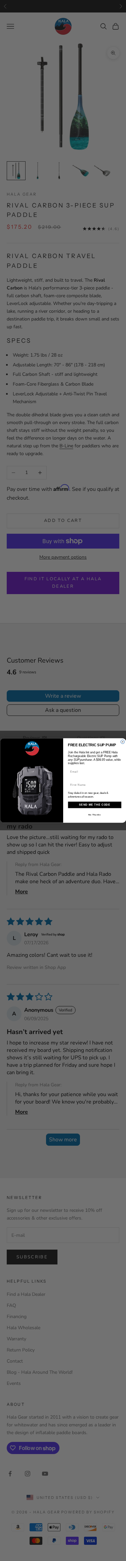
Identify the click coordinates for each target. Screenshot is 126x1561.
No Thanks (94, 814)
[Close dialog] (123, 742)
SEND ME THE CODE (94, 804)
